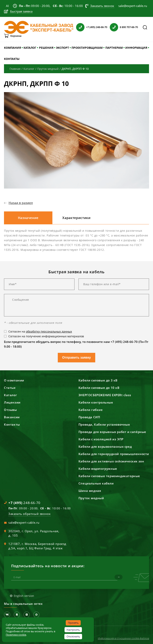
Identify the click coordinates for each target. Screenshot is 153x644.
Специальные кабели (96, 483)
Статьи (10, 388)
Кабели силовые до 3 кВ (98, 380)
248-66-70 (24, 502)
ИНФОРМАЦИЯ (136, 48)
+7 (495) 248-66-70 (96, 27)
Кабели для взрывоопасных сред (105, 446)
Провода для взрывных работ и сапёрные (112, 432)
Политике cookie (16, 634)
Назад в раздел (21, 203)
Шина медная (89, 491)
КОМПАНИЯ (12, 48)
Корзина (16, 36)
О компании (14, 380)
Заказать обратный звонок (29, 514)
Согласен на (40, 331)
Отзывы (10, 410)
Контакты (12, 424)
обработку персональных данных (49, 331)
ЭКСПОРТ (62, 48)
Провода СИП (89, 417)
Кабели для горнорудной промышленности (113, 454)
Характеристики (76, 218)
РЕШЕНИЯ (46, 48)
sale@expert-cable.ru (23, 522)
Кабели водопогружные (97, 469)
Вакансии (12, 417)
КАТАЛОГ (30, 48)
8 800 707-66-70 (129, 27)
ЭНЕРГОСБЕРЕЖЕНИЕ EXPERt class (104, 395)
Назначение (28, 218)
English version (24, 596)
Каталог (10, 395)
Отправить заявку (76, 357)
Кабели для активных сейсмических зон (111, 461)
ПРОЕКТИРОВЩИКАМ (87, 48)
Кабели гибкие (90, 410)
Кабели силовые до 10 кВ (99, 388)
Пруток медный (91, 498)
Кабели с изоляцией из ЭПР (101, 439)
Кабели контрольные (95, 402)
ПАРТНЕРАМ (114, 48)
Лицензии (12, 402)
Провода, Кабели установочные (104, 424)
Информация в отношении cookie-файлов (123, 638)
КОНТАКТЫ (12, 59)
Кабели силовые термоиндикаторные (109, 476)
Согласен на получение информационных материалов (46, 336)
